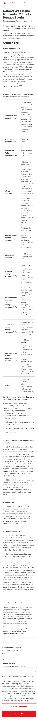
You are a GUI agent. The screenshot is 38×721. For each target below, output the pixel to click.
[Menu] (33, 3)
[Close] (35, 672)
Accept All (19, 714)
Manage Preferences (19, 706)
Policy (26, 701)
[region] (19, 694)
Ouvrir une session (20, 3)
